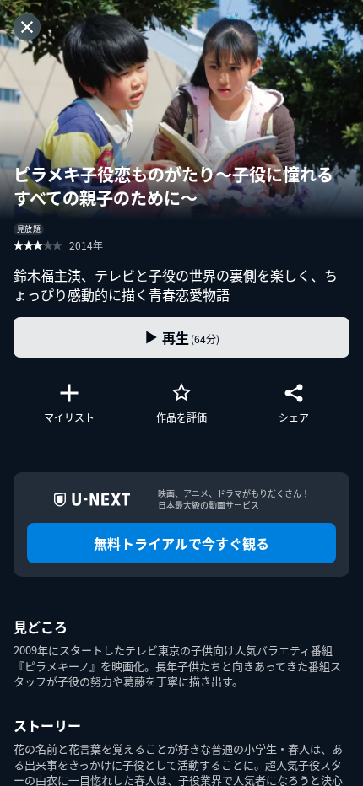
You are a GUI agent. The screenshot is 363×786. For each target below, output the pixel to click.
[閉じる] (27, 26)
